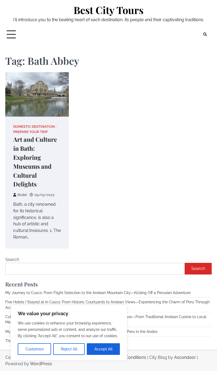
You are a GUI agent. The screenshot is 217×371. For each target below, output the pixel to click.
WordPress (41, 363)
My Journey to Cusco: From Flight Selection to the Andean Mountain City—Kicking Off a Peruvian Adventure (98, 293)
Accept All (103, 349)
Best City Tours (108, 10)
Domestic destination (34, 127)
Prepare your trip (30, 132)
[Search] (205, 34)
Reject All (69, 349)
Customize (34, 349)
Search (12, 259)
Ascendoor (185, 357)
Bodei (22, 195)
